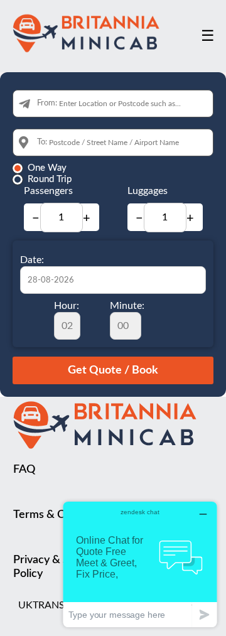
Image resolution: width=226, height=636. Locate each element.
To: (42, 142)
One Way (47, 168)
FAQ (24, 469)
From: (47, 103)
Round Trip (50, 179)
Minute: (127, 306)
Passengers (48, 191)
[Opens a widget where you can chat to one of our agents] (140, 564)
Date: (32, 260)
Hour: (66, 306)
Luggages (147, 191)
